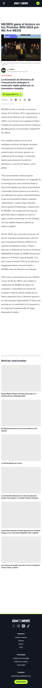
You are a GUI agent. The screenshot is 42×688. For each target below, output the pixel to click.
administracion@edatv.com (21, 676)
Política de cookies (21, 662)
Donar (21, 644)
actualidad (6, 75)
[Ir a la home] (21, 3)
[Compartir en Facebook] (29, 99)
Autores (21, 641)
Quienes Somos (21, 637)
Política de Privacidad (21, 658)
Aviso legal (21, 665)
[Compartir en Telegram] (15, 99)
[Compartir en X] (20, 99)
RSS (21, 647)
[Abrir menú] (4, 3)
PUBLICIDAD (21, 682)
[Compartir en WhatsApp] (11, 99)
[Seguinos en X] (38, 3)
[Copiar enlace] (24, 99)
